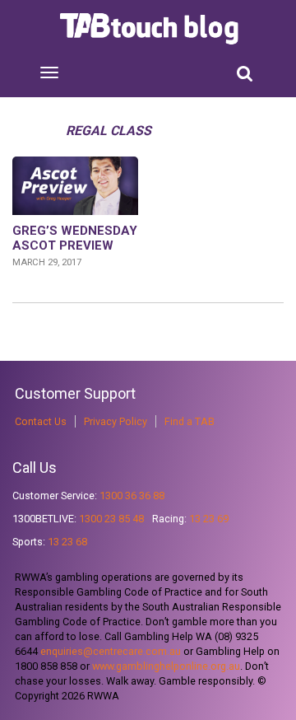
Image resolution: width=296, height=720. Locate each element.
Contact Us (41, 421)
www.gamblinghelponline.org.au (166, 666)
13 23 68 (67, 541)
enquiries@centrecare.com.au (110, 651)
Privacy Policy (115, 421)
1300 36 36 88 (131, 495)
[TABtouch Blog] (151, 29)
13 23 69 (209, 518)
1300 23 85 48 (111, 518)
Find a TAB (189, 421)
